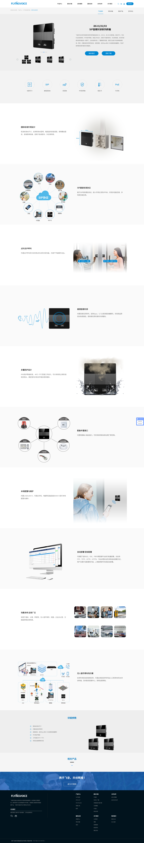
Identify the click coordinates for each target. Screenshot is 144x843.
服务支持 (89, 3)
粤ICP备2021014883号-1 (39, 840)
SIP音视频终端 (26, 10)
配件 (77, 808)
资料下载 (109, 53)
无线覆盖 (96, 805)
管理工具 (78, 805)
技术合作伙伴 (114, 800)
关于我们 (110, 3)
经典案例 (96, 824)
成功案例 (79, 3)
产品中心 (59, 3)
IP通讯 (95, 797)
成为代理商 (72, 784)
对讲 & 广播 (96, 800)
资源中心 (78, 819)
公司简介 (96, 819)
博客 (95, 821)
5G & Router (79, 802)
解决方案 (69, 3)
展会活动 (96, 830)
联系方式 (113, 819)
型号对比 (130, 11)
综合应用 (96, 811)
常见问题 (78, 821)
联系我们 (130, 3)
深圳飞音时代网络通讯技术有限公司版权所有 (21, 840)
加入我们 (113, 821)
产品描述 (100, 11)
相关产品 (120, 11)
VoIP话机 (78, 797)
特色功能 (110, 11)
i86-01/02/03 (34, 10)
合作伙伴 (100, 3)
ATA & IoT (78, 800)
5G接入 (95, 808)
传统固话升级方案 (98, 802)
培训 (77, 824)
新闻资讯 (96, 827)
